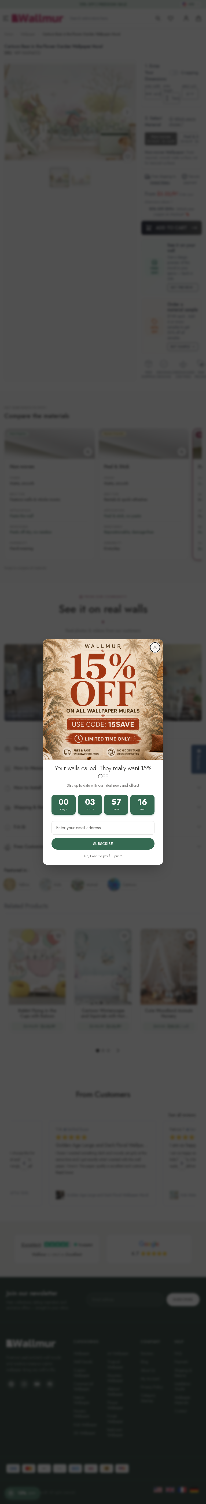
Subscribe (103, 843)
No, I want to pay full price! (103, 856)
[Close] (155, 647)
